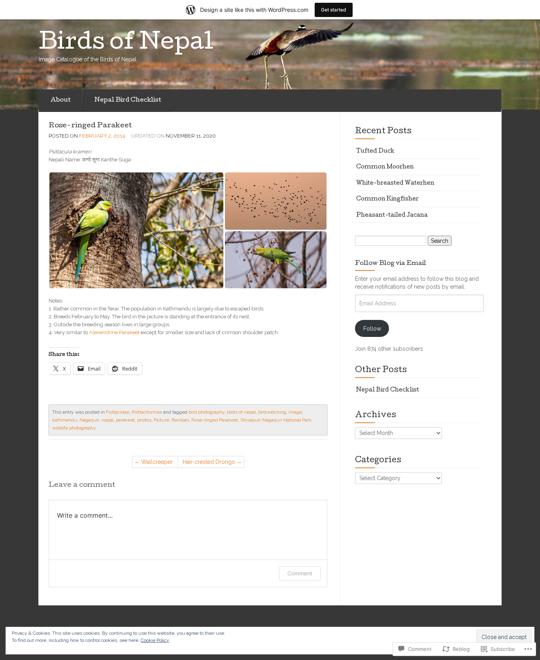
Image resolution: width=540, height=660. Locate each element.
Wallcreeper (157, 462)
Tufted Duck (375, 151)
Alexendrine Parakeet (114, 332)
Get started (333, 10)
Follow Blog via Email (390, 264)
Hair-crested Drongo (209, 462)
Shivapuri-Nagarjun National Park (276, 420)
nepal (107, 420)
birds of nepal (241, 412)
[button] (136, 230)
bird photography (207, 412)
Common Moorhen (385, 167)
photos (144, 420)
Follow (372, 328)
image (295, 412)
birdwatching (272, 412)
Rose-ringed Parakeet (90, 126)
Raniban (180, 420)
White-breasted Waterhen (395, 183)
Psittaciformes (147, 412)
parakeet (125, 420)
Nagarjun (89, 420)
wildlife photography (74, 428)
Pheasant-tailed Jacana (392, 215)
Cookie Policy (155, 640)
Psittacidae (117, 412)
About (61, 100)
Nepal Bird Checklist (127, 100)
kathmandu (64, 420)
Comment (299, 573)
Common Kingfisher (387, 199)
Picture (161, 420)
